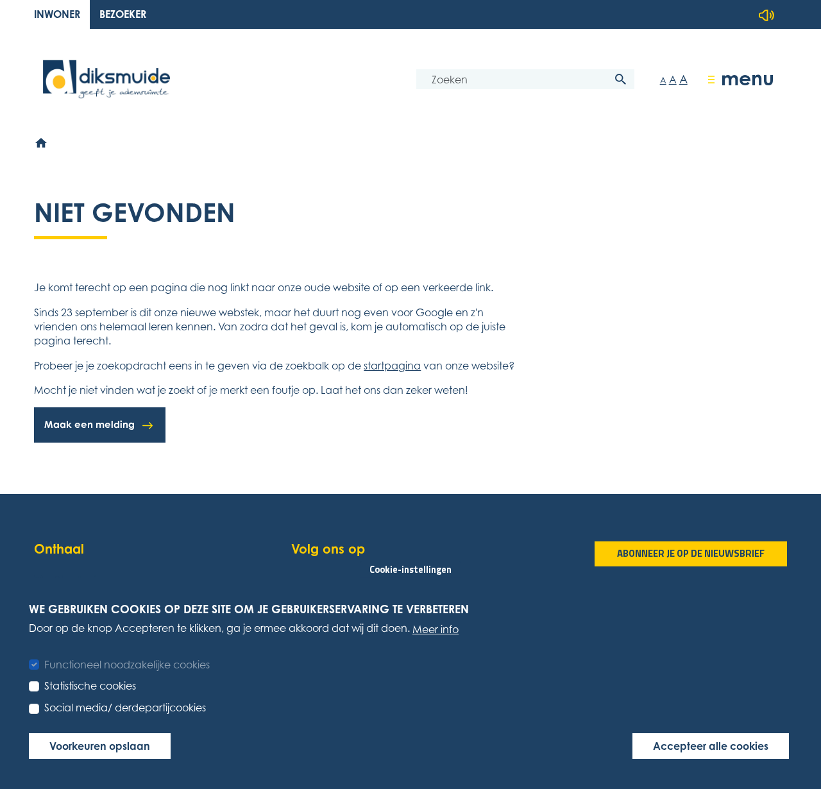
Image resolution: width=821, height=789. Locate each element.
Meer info (435, 628)
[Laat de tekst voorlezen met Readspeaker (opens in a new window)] (766, 15)
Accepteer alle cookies (710, 745)
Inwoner (57, 14)
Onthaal (59, 549)
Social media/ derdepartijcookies (125, 707)
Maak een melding (89, 424)
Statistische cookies (90, 685)
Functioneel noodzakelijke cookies (127, 664)
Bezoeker (122, 14)
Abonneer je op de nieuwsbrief (691, 553)
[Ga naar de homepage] (106, 79)
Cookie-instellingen (410, 569)
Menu (747, 78)
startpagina (392, 365)
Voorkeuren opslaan (99, 745)
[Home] (41, 143)
